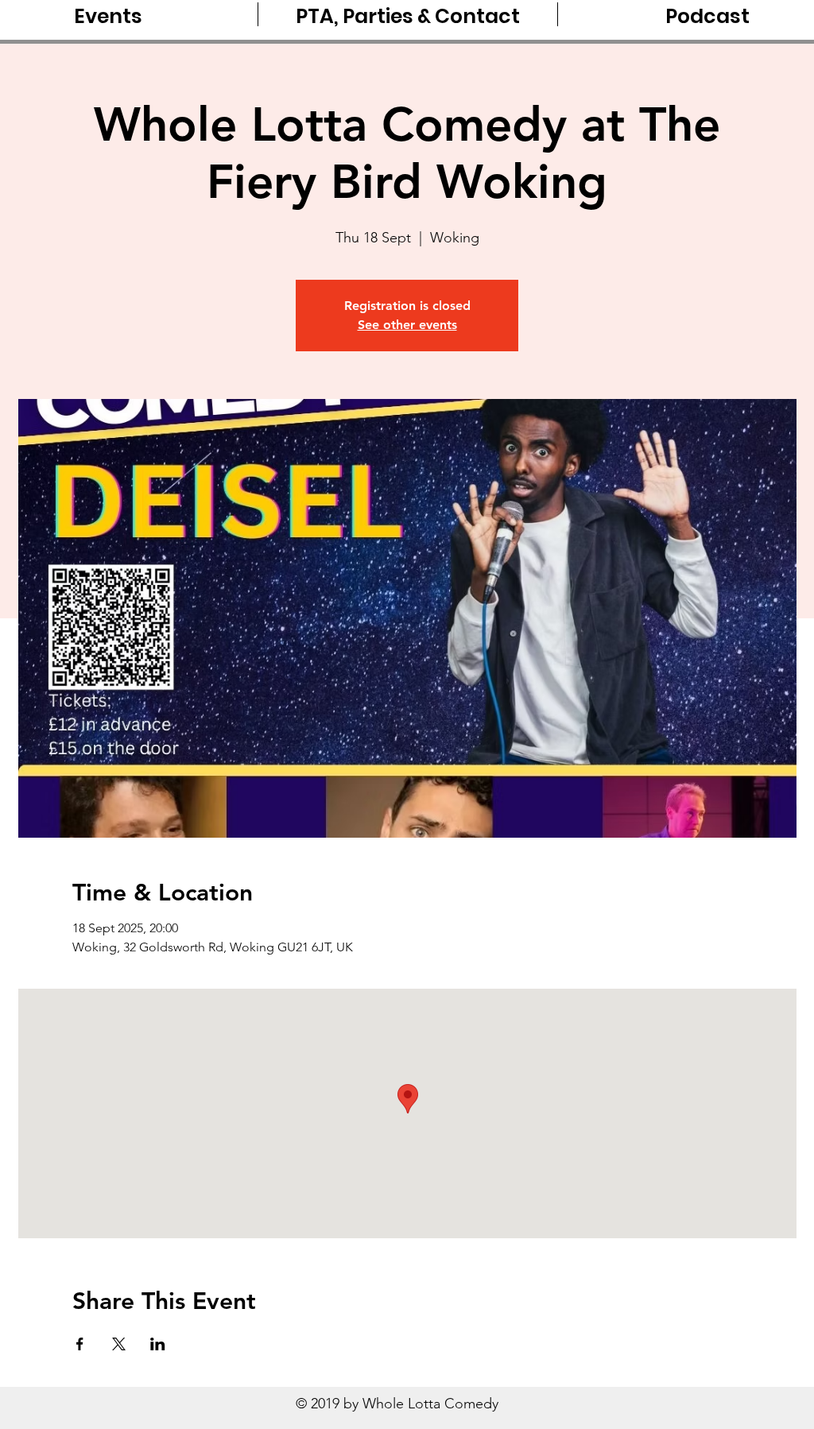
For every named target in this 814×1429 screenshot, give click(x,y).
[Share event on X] (118, 1344)
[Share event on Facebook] (79, 1344)
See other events (407, 324)
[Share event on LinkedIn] (157, 1344)
